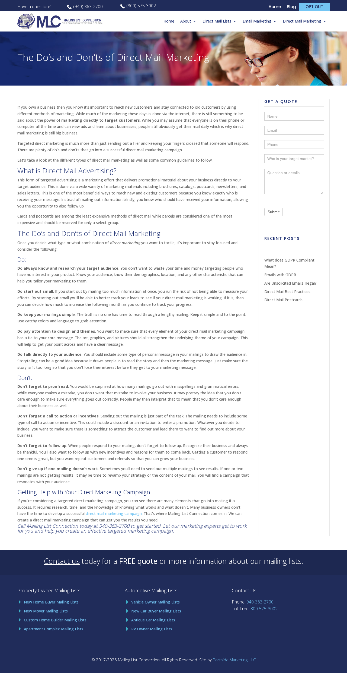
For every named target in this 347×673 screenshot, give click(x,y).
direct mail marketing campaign (114, 513)
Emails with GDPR (280, 274)
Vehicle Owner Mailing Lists (155, 602)
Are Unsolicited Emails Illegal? (290, 283)
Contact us (62, 561)
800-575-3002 (264, 609)
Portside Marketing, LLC (234, 659)
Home (275, 7)
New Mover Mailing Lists (46, 611)
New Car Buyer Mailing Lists (156, 611)
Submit (273, 212)
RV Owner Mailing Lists (151, 628)
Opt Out (314, 7)
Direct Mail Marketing (302, 21)
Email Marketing (257, 21)
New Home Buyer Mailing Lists (51, 602)
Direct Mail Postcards (283, 299)
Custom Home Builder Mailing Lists (55, 619)
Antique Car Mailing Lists (153, 619)
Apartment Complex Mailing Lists (53, 628)
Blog (291, 7)
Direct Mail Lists (217, 21)
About (185, 21)
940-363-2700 (114, 526)
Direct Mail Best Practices (287, 291)
